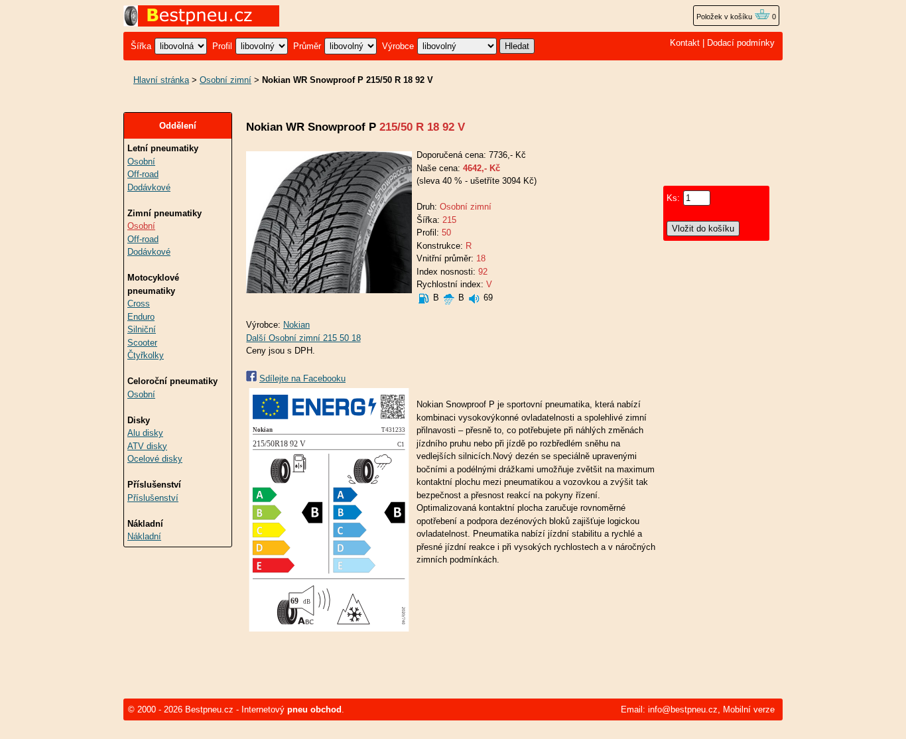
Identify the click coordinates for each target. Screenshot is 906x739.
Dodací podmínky (741, 43)
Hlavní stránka (161, 80)
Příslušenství (152, 498)
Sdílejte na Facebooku (302, 378)
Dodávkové (148, 187)
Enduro (141, 317)
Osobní (141, 162)
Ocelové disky (154, 459)
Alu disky (145, 433)
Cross (138, 303)
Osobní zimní (225, 80)
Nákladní (144, 536)
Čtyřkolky (145, 355)
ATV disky (147, 446)
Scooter (142, 343)
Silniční (141, 329)
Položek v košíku (725, 17)
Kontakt (685, 43)
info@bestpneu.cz (683, 709)
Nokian (296, 325)
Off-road (143, 174)
